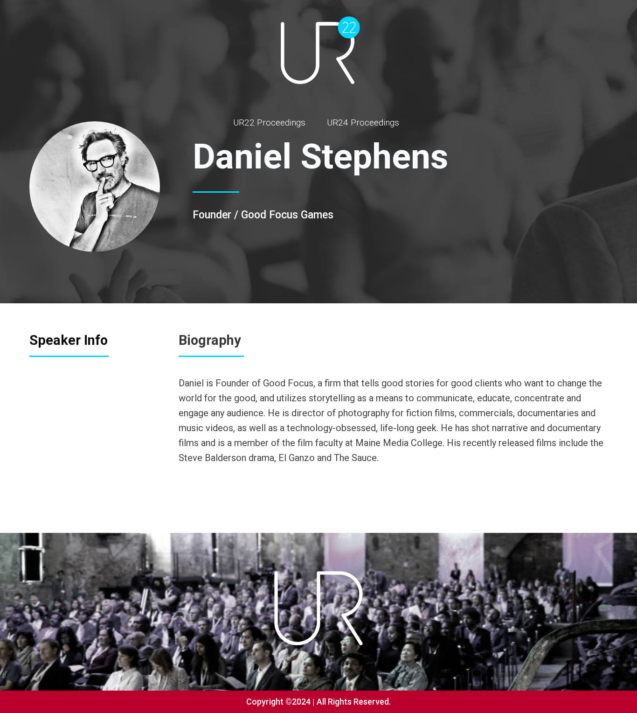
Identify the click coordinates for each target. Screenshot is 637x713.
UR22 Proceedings (269, 122)
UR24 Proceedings (363, 122)
